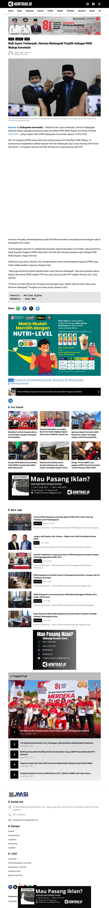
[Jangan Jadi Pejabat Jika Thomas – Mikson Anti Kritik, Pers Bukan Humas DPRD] (19, 541)
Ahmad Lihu (21, 380)
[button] (87, 4)
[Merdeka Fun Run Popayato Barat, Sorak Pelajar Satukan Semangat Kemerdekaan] (23, 420)
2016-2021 (14, 134)
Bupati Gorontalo (15, 875)
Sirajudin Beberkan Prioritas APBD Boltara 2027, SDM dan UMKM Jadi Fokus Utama (55, 773)
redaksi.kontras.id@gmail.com (25, 820)
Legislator (19, 39)
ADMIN (16, 52)
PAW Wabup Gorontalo (19, 383)
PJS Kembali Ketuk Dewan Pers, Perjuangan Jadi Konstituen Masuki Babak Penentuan (56, 743)
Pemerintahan (14, 835)
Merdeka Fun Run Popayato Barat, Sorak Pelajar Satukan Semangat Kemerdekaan (22, 434)
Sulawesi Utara (14, 871)
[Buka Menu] (93, 4)
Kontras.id (13, 127)
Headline (11, 848)
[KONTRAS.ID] (20, 4)
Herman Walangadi (76, 380)
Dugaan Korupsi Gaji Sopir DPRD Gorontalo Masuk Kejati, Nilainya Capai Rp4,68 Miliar (56, 763)
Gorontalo (60, 380)
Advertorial (13, 426)
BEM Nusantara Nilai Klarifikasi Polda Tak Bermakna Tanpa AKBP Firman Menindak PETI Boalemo (57, 753)
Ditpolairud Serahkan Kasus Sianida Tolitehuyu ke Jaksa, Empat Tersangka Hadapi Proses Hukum (53, 465)
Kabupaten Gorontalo (17, 867)
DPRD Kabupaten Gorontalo (41, 380)
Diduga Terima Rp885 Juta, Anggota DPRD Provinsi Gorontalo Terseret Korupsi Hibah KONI (85, 465)
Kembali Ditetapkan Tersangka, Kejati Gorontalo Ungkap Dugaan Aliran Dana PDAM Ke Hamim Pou (54, 432)
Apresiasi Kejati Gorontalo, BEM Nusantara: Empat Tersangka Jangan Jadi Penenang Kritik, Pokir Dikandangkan (84, 435)
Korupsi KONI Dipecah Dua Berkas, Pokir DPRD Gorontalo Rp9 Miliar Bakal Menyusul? (22, 465)
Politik (27, 39)
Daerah (11, 39)
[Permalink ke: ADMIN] (11, 53)
